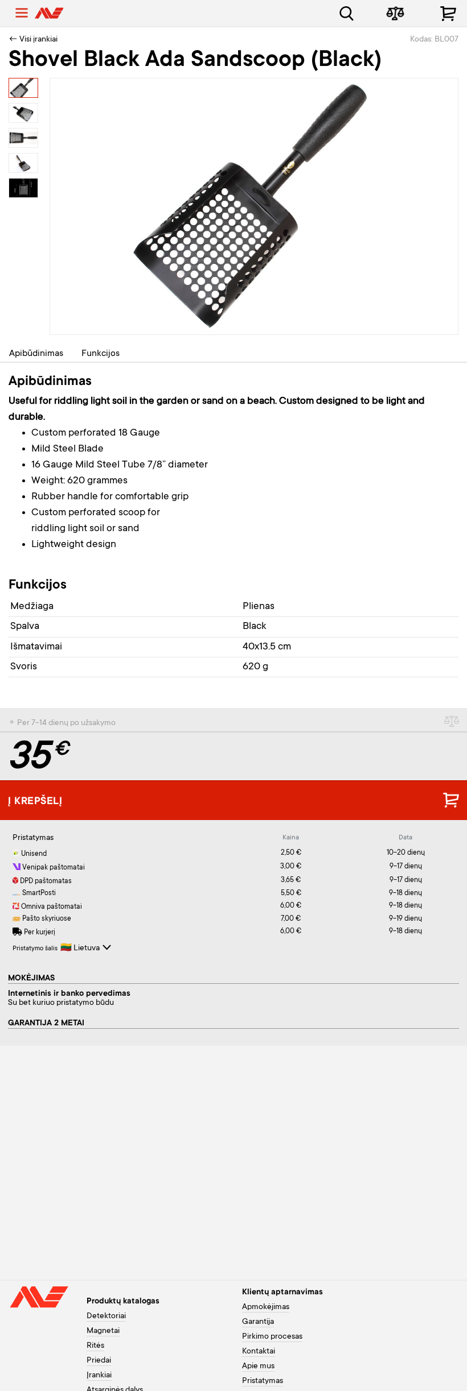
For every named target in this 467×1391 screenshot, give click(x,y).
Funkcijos (100, 354)
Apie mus (258, 1366)
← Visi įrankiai (33, 39)
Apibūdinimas (36, 354)
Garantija (258, 1322)
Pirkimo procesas (272, 1337)
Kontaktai (258, 1351)
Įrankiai (99, 1375)
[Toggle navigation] (22, 13)
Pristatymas (262, 1381)
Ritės (95, 1346)
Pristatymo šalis (35, 949)
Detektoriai (106, 1316)
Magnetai (103, 1331)
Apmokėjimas (265, 1307)
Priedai (99, 1360)
